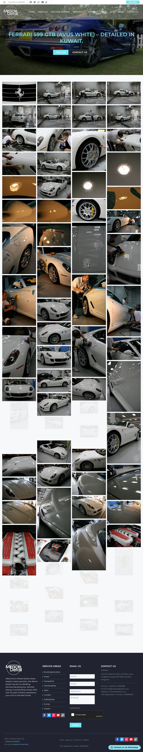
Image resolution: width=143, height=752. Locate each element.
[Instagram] (54, 715)
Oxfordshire (49, 699)
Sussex (47, 709)
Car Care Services (60, 12)
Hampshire (49, 681)
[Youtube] (58, 715)
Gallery (92, 12)
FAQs (121, 12)
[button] (124, 747)
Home (32, 12)
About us (42, 12)
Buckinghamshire (52, 672)
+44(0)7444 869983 (12, 742)
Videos (103, 12)
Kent (46, 690)
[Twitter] (49, 715)
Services (77, 12)
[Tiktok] (63, 715)
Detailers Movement (20, 744)
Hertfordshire (50, 686)
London (47, 695)
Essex (46, 677)
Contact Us (133, 12)
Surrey (47, 704)
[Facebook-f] (44, 715)
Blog (112, 12)
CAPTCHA (75, 708)
